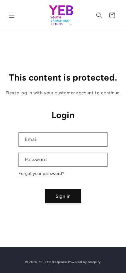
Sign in (63, 196)
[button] (11, 15)
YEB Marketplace (53, 262)
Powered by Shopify (84, 262)
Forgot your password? (41, 173)
